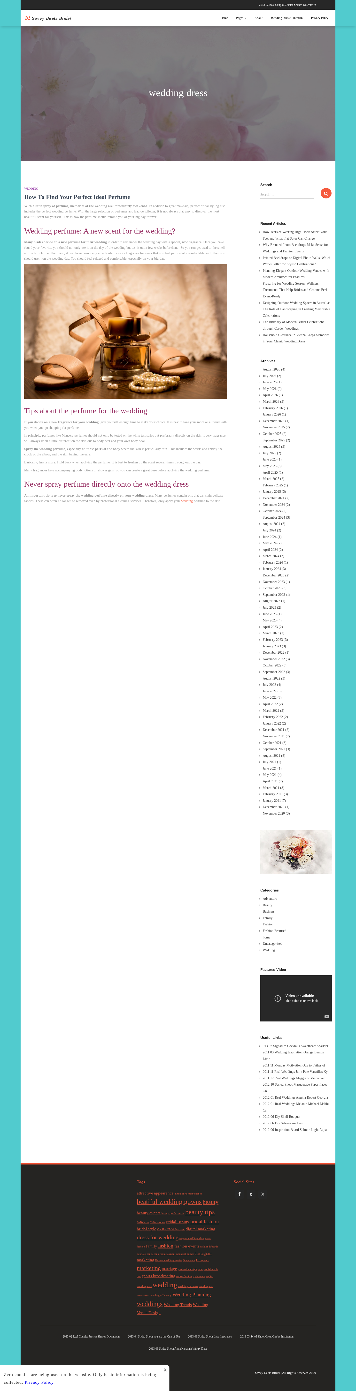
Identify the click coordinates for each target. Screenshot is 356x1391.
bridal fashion (204, 1222)
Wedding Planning (191, 1295)
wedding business (188, 1286)
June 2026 (270, 382)
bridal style (146, 1229)
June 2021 (270, 768)
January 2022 (272, 723)
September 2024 (274, 517)
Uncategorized (272, 943)
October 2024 (272, 511)
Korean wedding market (168, 1260)
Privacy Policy (319, 18)
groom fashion (166, 1254)
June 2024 (270, 537)
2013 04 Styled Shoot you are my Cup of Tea (154, 1336)
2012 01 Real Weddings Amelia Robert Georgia (295, 1097)
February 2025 (273, 485)
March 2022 (271, 710)
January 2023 (272, 646)
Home (224, 18)
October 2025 (272, 434)
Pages (240, 18)
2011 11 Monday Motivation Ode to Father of (294, 1065)
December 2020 (273, 807)
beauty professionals (173, 1213)
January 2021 (272, 800)
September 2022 (274, 672)
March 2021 (271, 788)
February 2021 (273, 794)
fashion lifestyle (209, 1246)
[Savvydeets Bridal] (48, 18)
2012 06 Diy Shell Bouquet (281, 1117)
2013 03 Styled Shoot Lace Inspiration (210, 1336)
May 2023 (270, 620)
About (259, 18)
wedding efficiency (160, 1295)
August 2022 (271, 678)
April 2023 (270, 627)
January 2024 (272, 569)
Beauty (267, 905)
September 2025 (274, 440)
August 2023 (271, 601)
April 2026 (270, 395)
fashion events (186, 1246)
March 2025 (271, 479)
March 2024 (271, 556)
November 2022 (274, 659)
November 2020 (274, 813)
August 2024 (271, 524)
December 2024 (273, 498)
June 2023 (270, 614)
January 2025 (272, 491)
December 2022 (273, 652)
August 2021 (271, 755)
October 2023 (272, 588)
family (151, 1246)
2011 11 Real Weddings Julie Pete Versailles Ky (295, 1071)
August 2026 (271, 369)
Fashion (268, 924)
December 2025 (273, 421)
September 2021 (274, 749)
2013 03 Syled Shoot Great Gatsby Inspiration (267, 1336)
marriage (169, 1268)
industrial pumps (185, 1254)
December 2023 (273, 575)
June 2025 (270, 459)
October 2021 (272, 743)
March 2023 (271, 633)
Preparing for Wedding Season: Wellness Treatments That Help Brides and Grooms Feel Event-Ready (295, 290)
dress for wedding (157, 1237)
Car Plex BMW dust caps (171, 1229)
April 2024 (270, 550)
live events (189, 1260)
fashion (165, 1246)
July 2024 (269, 530)
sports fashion (184, 1276)
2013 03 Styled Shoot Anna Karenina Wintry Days (178, 1348)
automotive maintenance (188, 1193)
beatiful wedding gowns (169, 1201)
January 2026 (272, 414)
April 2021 (270, 781)
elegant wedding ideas (191, 1238)
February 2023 (273, 640)
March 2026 (271, 401)
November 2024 (274, 505)
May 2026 (270, 389)
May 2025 (270, 466)
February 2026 (273, 408)
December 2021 (273, 730)
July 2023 (269, 607)
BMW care (143, 1222)
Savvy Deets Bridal (267, 1373)
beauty (210, 1202)
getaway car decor (147, 1254)
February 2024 (273, 562)
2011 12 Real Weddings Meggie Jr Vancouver (294, 1078)
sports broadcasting (158, 1276)
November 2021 (274, 736)
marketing (149, 1268)
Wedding (31, 188)
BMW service (157, 1222)
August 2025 (271, 446)
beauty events (149, 1213)
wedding (187, 501)
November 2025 (274, 427)
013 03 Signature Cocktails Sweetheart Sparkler (295, 1046)
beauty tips (200, 1212)
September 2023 (274, 595)
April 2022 (270, 704)
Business (268, 911)
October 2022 (272, 665)
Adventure (270, 898)
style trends (199, 1276)
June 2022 (270, 691)
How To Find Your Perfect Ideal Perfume (77, 197)
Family (267, 918)
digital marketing (200, 1229)
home (266, 937)
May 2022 (270, 697)
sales (200, 1269)
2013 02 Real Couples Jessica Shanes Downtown (287, 5)
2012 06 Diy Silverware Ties (282, 1123)
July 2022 (269, 685)
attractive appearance (155, 1193)
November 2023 (274, 582)
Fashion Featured (274, 931)
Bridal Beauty (177, 1222)
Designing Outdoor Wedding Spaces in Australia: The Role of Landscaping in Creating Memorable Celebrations (296, 309)
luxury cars (202, 1260)
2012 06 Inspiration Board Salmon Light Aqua (295, 1130)
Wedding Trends (178, 1304)
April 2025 (270, 472)
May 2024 (270, 543)
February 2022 (273, 717)
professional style (187, 1269)
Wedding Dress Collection (287, 18)
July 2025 (269, 453)
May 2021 (270, 775)
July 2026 (269, 376)
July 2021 (269, 762)
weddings (150, 1304)
